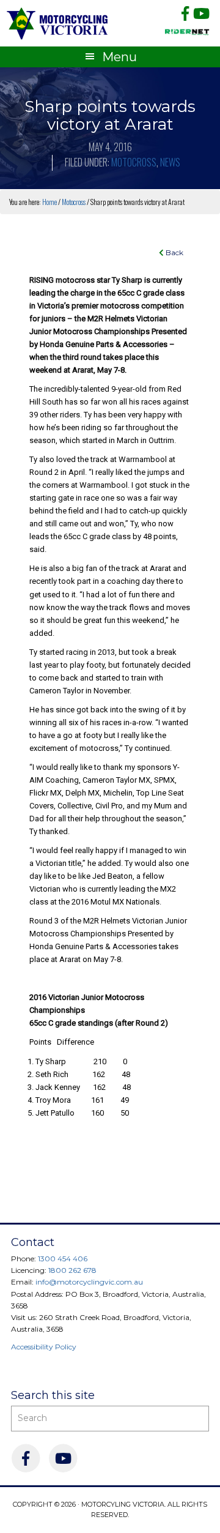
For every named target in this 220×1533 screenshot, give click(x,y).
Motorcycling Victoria (57, 23)
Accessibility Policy (43, 1346)
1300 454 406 (62, 1258)
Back (173, 252)
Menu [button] (119, 57)
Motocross (133, 162)
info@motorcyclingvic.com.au (89, 1281)
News (170, 162)
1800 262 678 (72, 1270)
